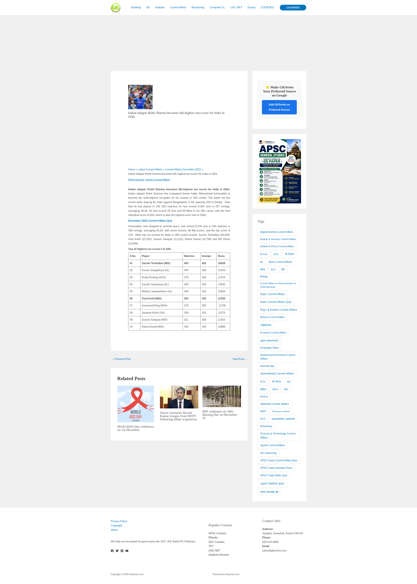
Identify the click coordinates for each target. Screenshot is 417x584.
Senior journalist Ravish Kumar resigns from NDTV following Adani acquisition (178, 416)
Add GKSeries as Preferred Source (279, 107)
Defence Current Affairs (272, 317)
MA (288, 381)
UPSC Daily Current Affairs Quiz (278, 460)
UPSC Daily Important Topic (276, 468)
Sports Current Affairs (157, 179)
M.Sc (263, 381)
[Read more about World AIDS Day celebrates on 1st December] (135, 403)
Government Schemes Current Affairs (277, 357)
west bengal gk (269, 491)
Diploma (265, 325)
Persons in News (281, 411)
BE (283, 269)
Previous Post (120, 359)
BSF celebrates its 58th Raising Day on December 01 (219, 415)
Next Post (240, 359)
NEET (263, 411)
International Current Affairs (277, 373)
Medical (264, 396)
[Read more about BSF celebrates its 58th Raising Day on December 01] (221, 396)
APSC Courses (217, 533)
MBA (263, 389)
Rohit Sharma (136, 179)
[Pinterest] (122, 550)
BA (261, 262)
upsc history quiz (272, 483)
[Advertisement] (97, 38)
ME (286, 389)
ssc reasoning (268, 452)
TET (211, 546)
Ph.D (263, 418)
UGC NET (214, 550)
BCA (273, 269)
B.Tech (289, 254)
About (114, 530)
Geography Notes (269, 347)
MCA (275, 389)
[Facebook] (112, 550)
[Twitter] (117, 550)
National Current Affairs (274, 403)
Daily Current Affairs (272, 294)
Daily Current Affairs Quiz (276, 301)
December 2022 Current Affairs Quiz (150, 220)
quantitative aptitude (283, 418)
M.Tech (276, 381)
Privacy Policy (119, 521)
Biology (264, 276)
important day (267, 366)
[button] (293, 7)
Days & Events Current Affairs (278, 309)
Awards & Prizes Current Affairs (277, 246)
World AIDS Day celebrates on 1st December (135, 428)
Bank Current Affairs (280, 262)
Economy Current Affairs (273, 332)
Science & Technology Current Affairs (277, 435)
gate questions (269, 340)
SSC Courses (216, 542)
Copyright (116, 525)
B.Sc (276, 254)
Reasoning (266, 426)
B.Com (263, 254)
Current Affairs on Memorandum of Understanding (278, 285)
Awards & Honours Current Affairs (278, 239)
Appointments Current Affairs (276, 232)
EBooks (213, 537)
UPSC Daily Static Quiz (274, 475)
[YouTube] (126, 550)
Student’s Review (218, 554)
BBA (262, 269)
